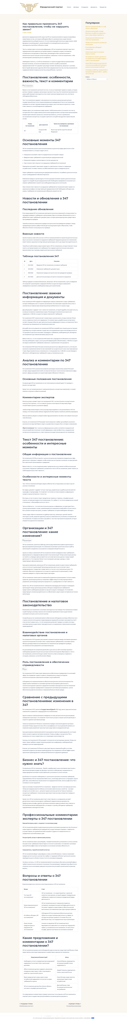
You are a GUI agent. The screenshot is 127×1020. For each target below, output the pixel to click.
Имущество (103, 7)
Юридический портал (51, 7)
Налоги (69, 7)
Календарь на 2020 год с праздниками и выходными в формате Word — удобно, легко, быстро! (97, 71)
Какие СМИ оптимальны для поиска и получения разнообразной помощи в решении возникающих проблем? (96, 65)
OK (92, 1018)
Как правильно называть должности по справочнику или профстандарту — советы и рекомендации (96, 58)
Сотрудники (84, 7)
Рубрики (88, 77)
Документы (94, 7)
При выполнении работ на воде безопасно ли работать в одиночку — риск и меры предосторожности (96, 33)
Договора (76, 7)
